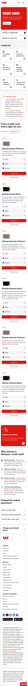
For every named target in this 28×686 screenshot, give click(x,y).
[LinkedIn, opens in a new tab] (14, 615)
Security (5, 599)
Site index (5, 606)
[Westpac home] (4, 3)
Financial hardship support (10, 556)
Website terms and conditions (11, 604)
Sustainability (6, 577)
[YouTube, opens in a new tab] (10, 615)
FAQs (4, 553)
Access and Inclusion (8, 596)
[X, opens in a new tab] (7, 615)
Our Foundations (7, 585)
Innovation (5, 590)
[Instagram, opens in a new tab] (17, 615)
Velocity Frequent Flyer (8, 342)
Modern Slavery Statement (10, 609)
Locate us (5, 551)
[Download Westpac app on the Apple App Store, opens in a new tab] (18, 619)
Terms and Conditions (11, 649)
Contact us (6, 548)
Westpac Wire (6, 575)
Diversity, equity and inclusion (11, 582)
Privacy (5, 601)
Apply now (14, 173)
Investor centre (7, 569)
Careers (5, 567)
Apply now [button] (7, 23)
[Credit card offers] (13, 435)
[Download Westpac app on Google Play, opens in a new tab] (8, 619)
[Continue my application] (14, 33)
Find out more (19, 116)
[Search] (19, 2)
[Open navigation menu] (23, 2)
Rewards (13, 131)
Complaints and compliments (11, 558)
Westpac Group (7, 564)
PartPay (19, 472)
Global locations (7, 587)
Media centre (6, 572)
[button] (24, 684)
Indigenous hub (7, 580)
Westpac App (8, 490)
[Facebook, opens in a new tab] (4, 615)
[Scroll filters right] (24, 131)
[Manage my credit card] (14, 38)
